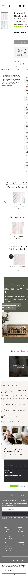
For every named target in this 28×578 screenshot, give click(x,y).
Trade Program (8, 535)
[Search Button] (9, 6)
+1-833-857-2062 (9, 472)
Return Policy (8, 548)
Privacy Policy (8, 546)
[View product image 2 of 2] (4, 25)
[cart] (23, 6)
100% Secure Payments (25, 55)
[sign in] (20, 6)
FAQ (19, 533)
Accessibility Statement (7, 551)
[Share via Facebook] (23, 63)
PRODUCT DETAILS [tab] (5, 69)
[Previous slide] (5, 201)
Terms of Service (9, 545)
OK (14, 574)
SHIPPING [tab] (18, 69)
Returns (20, 531)
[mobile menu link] (2, 6)
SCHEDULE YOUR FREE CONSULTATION (11, 306)
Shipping (20, 529)
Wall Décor (4, 9)
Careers (6, 533)
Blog (5, 531)
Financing (21, 535)
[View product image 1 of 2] (4, 16)
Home (2, 8)
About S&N (7, 529)
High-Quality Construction (20, 55)
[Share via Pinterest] (20, 63)
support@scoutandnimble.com (13, 475)
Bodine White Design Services (8, 537)
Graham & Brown (19, 24)
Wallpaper (9, 9)
